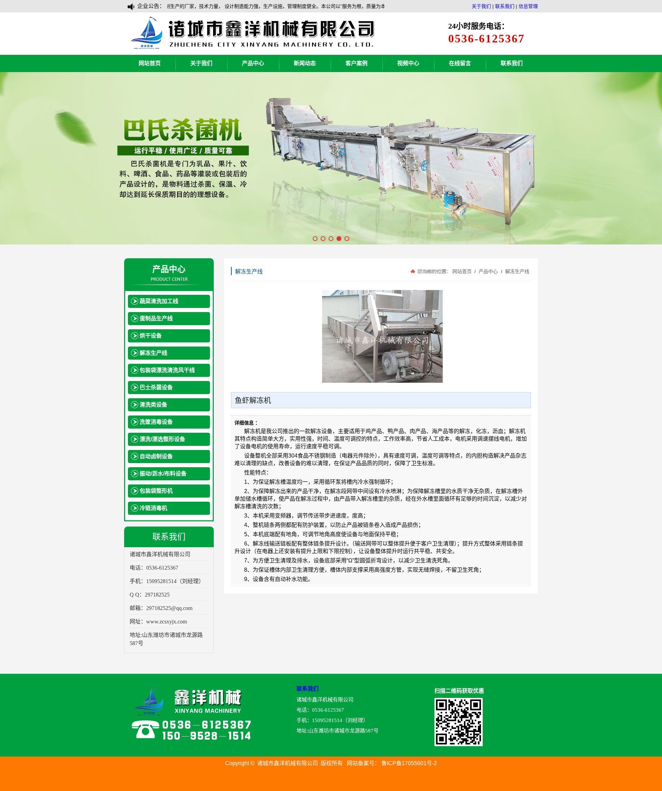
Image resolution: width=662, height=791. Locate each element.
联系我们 (504, 6)
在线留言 (460, 63)
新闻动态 (305, 63)
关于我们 (481, 6)
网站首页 (150, 63)
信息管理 (528, 6)
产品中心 (253, 63)
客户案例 (356, 63)
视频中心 (408, 63)
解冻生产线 (516, 271)
